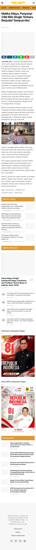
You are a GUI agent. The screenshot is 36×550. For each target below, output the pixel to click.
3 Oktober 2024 (15, 476)
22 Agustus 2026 (17, 210)
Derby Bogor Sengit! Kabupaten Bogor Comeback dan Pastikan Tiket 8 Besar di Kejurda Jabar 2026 (13, 281)
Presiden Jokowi (7, 192)
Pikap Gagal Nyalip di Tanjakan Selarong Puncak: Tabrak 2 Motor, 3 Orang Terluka (21, 444)
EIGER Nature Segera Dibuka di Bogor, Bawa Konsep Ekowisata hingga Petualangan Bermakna (11, 216)
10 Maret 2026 (14, 494)
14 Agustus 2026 (17, 241)
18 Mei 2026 (14, 458)
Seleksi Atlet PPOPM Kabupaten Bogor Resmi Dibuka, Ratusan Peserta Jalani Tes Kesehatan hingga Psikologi (22, 454)
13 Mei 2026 (14, 448)
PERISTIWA (25, 8)
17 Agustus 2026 (17, 231)
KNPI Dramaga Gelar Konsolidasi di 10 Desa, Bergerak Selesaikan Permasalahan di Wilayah (22, 490)
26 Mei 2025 (5, 27)
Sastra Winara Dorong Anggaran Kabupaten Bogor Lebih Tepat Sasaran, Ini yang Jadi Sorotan (19, 310)
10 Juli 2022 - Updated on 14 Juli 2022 (20, 484)
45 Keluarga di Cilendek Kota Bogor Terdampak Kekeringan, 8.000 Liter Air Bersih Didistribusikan (22, 472)
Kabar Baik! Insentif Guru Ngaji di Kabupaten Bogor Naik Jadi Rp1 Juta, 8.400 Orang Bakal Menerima (20, 320)
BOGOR (3, 8)
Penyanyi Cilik (20, 190)
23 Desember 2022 (15, 466)
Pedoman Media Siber (18, 535)
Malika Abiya (10, 190)
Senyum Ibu (18, 192)
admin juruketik (7, 210)
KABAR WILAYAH (14, 8)
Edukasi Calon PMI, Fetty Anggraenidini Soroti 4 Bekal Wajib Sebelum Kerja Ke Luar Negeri (12, 206)
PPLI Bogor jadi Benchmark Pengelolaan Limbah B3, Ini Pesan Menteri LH (12, 237)
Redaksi (18, 532)
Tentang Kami (18, 529)
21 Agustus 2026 (17, 220)
